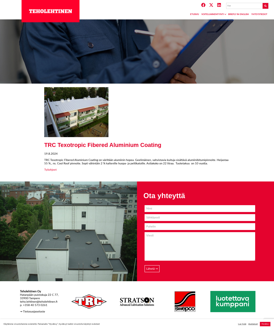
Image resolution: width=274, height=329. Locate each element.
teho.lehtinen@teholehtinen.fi (38, 301)
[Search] (265, 6)
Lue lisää (242, 324)
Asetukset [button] (253, 324)
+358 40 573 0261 (35, 305)
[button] (203, 5)
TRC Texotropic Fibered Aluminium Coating (102, 145)
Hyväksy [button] (265, 324)
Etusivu (194, 14)
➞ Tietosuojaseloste (32, 311)
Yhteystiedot (259, 14)
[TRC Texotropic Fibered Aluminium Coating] (76, 136)
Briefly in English (238, 14)
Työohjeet (50, 169)
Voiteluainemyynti (212, 14)
